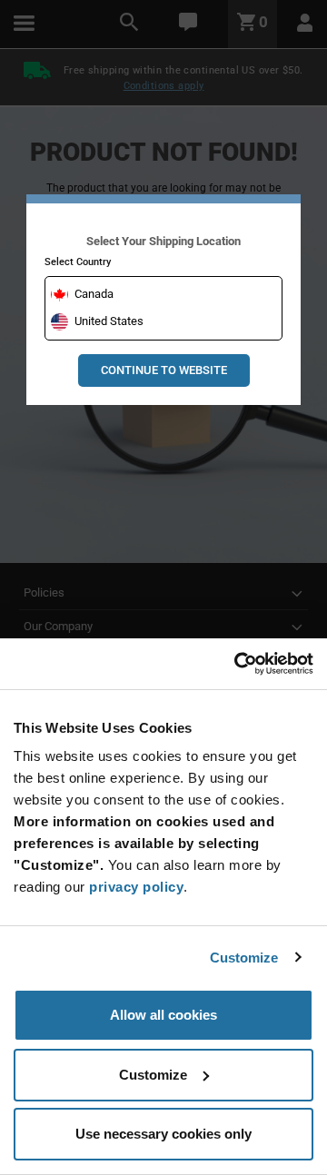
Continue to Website (164, 370)
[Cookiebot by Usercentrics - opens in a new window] (236, 664)
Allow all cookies (163, 1014)
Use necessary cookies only (163, 1133)
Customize (244, 957)
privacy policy (136, 886)
